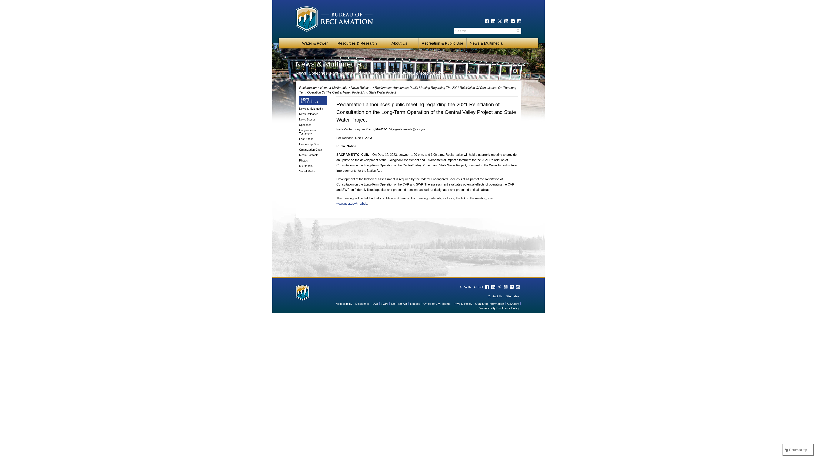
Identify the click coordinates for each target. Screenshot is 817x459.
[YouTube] (506, 21)
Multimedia (306, 165)
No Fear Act (399, 303)
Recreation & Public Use (442, 43)
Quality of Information (489, 303)
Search (518, 31)
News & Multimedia (486, 43)
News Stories (307, 119)
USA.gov (513, 303)
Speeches (305, 124)
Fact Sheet (306, 138)
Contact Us (495, 296)
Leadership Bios (309, 144)
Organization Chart (310, 149)
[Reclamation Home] (334, 19)
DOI (375, 303)
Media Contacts (309, 155)
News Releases (308, 114)
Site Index (512, 296)
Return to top (798, 450)
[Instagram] (519, 21)
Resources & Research (357, 43)
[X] (500, 21)
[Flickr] (513, 21)
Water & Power (315, 43)
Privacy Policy (463, 303)
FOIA (384, 303)
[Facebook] (487, 21)
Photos (303, 160)
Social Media (307, 171)
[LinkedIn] (493, 21)
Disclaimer (362, 303)
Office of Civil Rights (436, 303)
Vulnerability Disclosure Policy (499, 308)
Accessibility (344, 303)
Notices (415, 303)
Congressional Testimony (308, 132)
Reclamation (308, 87)
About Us (399, 43)
